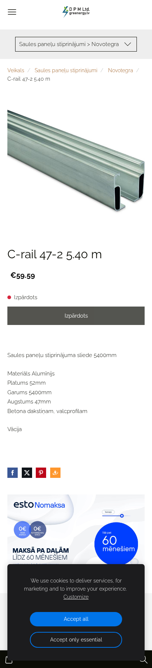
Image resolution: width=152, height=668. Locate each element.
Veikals (15, 70)
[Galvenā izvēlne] (12, 12)
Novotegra (120, 70)
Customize (76, 597)
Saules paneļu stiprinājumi (66, 70)
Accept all (76, 619)
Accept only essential (76, 640)
